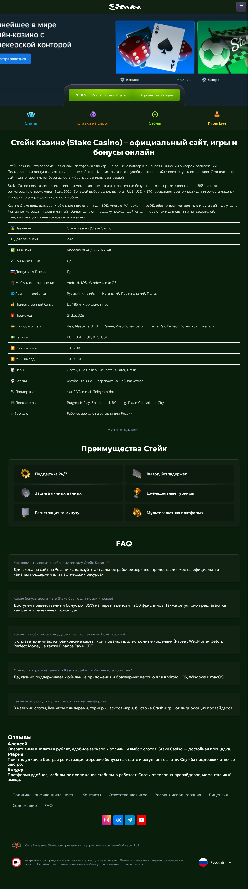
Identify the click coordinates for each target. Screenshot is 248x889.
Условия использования (178, 794)
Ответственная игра (128, 794)
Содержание (25, 805)
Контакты (91, 794)
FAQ (49, 805)
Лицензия (218, 794)
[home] (124, 7)
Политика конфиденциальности (44, 794)
